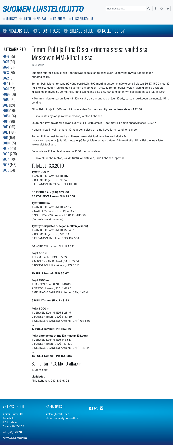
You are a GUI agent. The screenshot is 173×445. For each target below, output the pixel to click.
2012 (5, 132)
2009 (6, 148)
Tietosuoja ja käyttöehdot (14, 438)
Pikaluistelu (19, 31)
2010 (6, 142)
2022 (6, 78)
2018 (6, 99)
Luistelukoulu (82, 18)
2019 (6, 94)
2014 (6, 121)
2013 (5, 126)
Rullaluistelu (81, 31)
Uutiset (11, 18)
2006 (6, 164)
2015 (6, 115)
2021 (5, 83)
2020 (6, 88)
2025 (6, 61)
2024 (6, 67)
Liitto (27, 18)
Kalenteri (59, 18)
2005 (6, 170)
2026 (6, 56)
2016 (6, 110)
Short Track (49, 31)
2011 (5, 137)
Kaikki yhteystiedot (11, 432)
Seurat (42, 18)
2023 (6, 72)
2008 (6, 153)
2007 (6, 159)
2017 (5, 105)
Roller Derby (113, 31)
